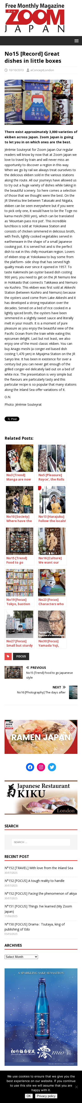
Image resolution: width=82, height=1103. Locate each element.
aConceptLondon (42, 70)
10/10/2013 (16, 70)
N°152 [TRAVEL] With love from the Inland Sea (39, 868)
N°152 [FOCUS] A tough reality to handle (34, 880)
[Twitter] (52, 767)
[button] (76, 40)
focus (21, 656)
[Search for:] (41, 842)
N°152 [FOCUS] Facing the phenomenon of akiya (41, 893)
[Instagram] (41, 767)
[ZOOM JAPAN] (34, 33)
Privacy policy (46, 1096)
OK (29, 1096)
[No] (76, 1087)
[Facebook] (30, 767)
